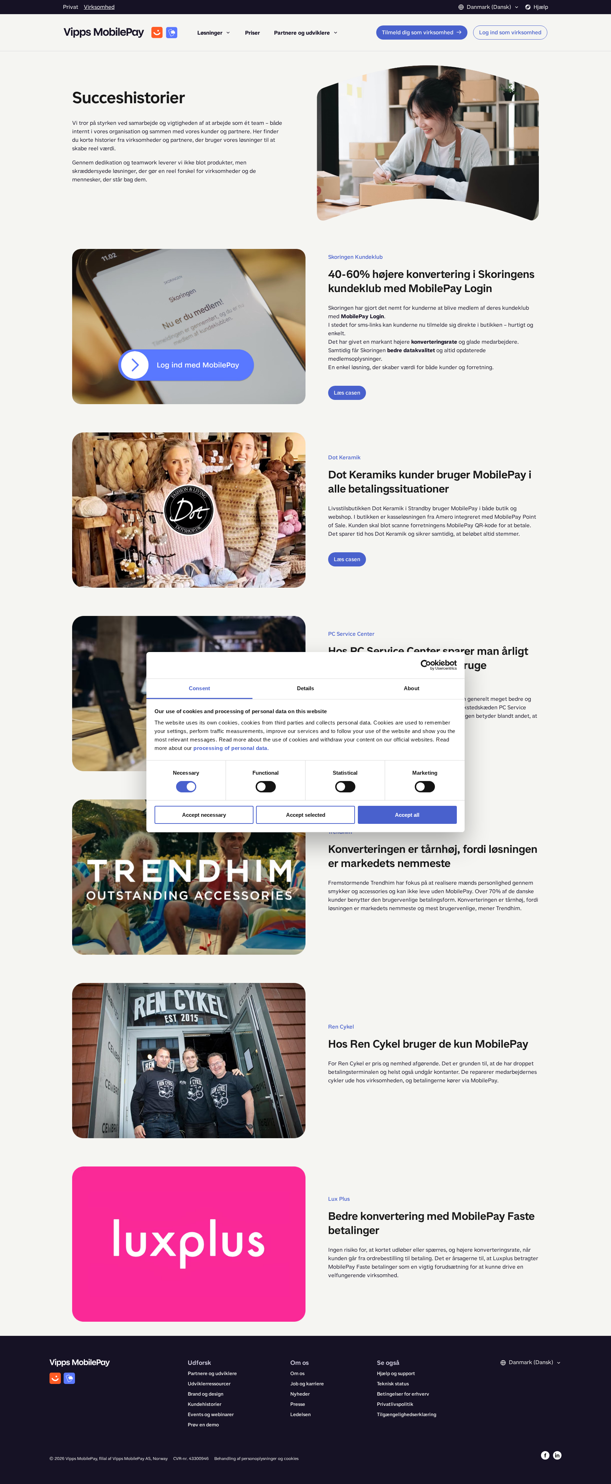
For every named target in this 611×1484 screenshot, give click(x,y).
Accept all (407, 815)
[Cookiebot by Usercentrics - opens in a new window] (426, 665)
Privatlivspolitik (395, 1404)
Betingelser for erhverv (403, 1394)
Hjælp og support (396, 1373)
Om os (297, 1373)
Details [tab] (305, 688)
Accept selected (305, 815)
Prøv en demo (203, 1424)
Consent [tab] (199, 688)
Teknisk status (393, 1383)
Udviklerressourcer (209, 1383)
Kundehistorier (204, 1404)
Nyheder (300, 1394)
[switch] (266, 786)
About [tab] (411, 688)
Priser (252, 32)
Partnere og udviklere (212, 1373)
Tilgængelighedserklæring (406, 1414)
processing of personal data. (231, 748)
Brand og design (205, 1394)
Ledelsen (300, 1414)
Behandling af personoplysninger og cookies (256, 1458)
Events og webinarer (211, 1414)
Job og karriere (307, 1383)
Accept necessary (204, 815)
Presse (297, 1404)
